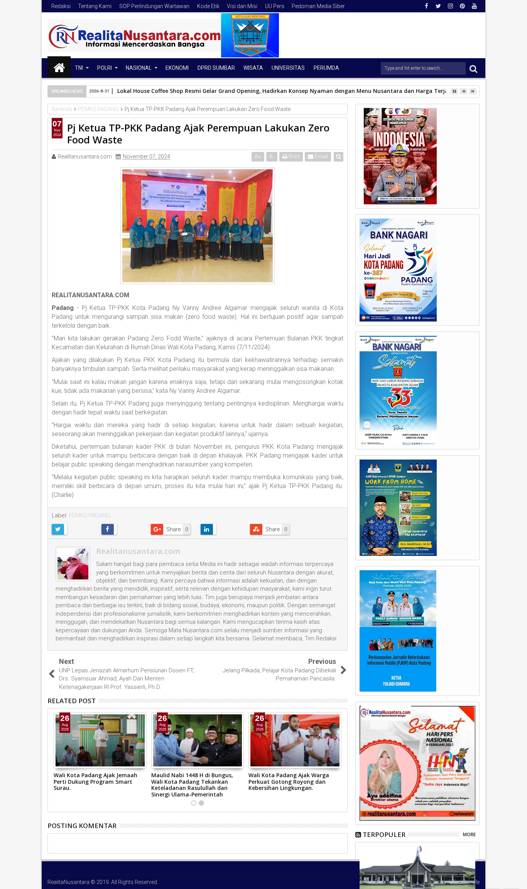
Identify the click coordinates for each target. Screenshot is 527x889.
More (469, 834)
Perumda (326, 68)
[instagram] (450, 6)
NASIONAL (139, 68)
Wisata (253, 68)
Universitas (288, 68)
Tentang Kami (94, 6)
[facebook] (426, 6)
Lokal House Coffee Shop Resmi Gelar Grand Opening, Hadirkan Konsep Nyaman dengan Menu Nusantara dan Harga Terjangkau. (292, 90)
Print (293, 156)
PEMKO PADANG (89, 515)
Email (320, 156)
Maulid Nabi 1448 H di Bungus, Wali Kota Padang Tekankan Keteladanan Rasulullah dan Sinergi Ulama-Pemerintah (192, 784)
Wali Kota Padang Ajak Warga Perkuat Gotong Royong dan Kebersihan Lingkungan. (288, 781)
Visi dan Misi (242, 6)
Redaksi (61, 6)
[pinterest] (462, 6)
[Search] (473, 68)
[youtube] (474, 6)
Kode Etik (208, 6)
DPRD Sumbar (216, 68)
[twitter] (438, 6)
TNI (79, 68)
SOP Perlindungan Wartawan (154, 6)
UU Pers (274, 6)
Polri (104, 68)
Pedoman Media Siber (318, 6)
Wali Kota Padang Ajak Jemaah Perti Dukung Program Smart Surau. (95, 781)
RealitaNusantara (68, 882)
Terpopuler (384, 834)
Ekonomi (177, 68)
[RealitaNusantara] (59, 67)
